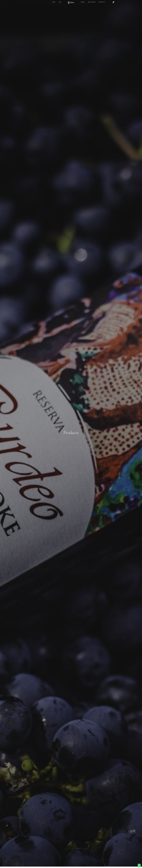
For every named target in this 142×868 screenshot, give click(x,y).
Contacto (102, 2)
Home (53, 2)
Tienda (83, 2)
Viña (60, 2)
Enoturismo (91, 2)
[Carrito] (113, 2)
